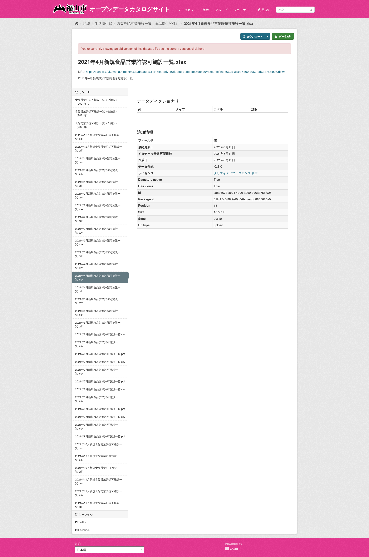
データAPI (284, 36)
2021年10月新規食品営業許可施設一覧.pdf (97, 469)
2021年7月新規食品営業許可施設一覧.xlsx (96, 371)
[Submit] (311, 9)
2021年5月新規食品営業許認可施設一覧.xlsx (98, 312)
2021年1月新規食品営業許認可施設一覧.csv (98, 160)
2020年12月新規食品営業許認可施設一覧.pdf (98, 148)
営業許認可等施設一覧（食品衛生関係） (148, 23)
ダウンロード (254, 36)
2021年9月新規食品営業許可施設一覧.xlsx (96, 426)
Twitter (81, 522)
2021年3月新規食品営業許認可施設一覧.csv (98, 230)
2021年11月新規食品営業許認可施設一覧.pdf (98, 505)
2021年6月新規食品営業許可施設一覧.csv (100, 334)
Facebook (83, 530)
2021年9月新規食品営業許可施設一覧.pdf (100, 436)
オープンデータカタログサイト (130, 9)
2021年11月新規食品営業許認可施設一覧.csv (98, 481)
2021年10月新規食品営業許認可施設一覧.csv (98, 446)
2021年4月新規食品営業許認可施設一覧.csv (98, 266)
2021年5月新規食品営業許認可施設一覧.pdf (98, 324)
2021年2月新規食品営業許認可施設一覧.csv (98, 195)
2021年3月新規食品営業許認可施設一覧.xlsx (98, 242)
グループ (221, 9)
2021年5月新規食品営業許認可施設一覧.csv (98, 301)
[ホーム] (76, 23)
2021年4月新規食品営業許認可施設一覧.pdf (98, 289)
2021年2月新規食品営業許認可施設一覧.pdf (98, 219)
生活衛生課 (103, 23)
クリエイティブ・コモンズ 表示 (236, 173)
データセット (187, 9)
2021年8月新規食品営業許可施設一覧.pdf (100, 409)
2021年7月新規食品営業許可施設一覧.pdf (100, 381)
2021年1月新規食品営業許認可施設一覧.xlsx (98, 172)
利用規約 (264, 9)
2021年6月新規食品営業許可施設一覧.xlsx (96, 344)
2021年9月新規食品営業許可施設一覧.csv (100, 417)
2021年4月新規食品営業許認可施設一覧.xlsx (218, 23)
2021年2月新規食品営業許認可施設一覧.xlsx (98, 207)
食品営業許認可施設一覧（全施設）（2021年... (96, 101)
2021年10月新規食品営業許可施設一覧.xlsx (97, 458)
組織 (206, 9)
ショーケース (243, 9)
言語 (77, 543)
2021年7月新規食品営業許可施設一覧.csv (100, 362)
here (201, 48)
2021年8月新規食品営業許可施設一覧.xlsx (96, 399)
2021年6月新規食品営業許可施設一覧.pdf (100, 354)
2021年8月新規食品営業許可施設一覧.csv (100, 389)
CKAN (231, 548)
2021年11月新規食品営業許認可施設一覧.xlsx (98, 493)
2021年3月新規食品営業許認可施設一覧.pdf (98, 254)
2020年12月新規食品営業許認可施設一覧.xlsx (98, 137)
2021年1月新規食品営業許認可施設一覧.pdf (98, 183)
